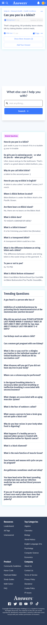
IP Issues (27, 593)
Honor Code (8, 570)
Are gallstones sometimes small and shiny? (23, 470)
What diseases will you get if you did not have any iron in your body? (22, 366)
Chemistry (28, 531)
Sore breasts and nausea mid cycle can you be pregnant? (23, 461)
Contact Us (28, 570)
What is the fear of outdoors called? (20, 406)
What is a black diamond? (15, 445)
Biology (27, 535)
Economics (28, 557)
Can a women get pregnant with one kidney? (23, 343)
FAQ (5, 588)
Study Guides (9, 579)
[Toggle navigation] (3, 3)
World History (29, 539)
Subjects (7, 11)
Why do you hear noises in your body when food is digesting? (23, 425)
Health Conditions (30, 11)
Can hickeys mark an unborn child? (19, 336)
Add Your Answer (23, 45)
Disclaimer (28, 584)
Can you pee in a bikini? (19, 15)
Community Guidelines (12, 566)
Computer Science (31, 553)
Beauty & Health (16, 11)
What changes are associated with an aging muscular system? (23, 398)
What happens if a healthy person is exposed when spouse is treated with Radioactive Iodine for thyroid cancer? (21, 436)
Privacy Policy (29, 579)
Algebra (27, 526)
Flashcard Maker (10, 575)
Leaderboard (9, 526)
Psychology (28, 548)
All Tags (7, 531)
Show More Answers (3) (23, 39)
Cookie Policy (29, 588)
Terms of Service (30, 575)
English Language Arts (33, 544)
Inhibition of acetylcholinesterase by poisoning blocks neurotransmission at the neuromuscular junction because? (23, 309)
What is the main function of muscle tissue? (23, 453)
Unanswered (9, 535)
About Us (28, 566)
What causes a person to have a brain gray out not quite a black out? (23, 415)
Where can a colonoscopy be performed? (22, 375)
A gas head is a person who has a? (19, 299)
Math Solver (8, 584)
